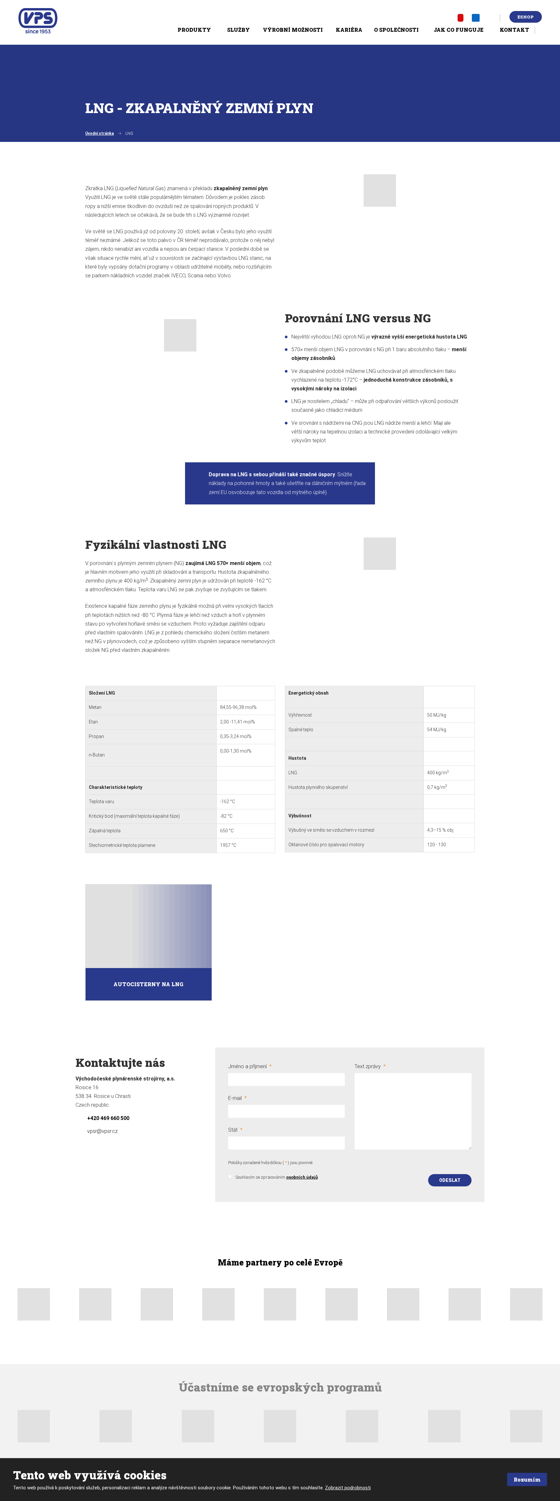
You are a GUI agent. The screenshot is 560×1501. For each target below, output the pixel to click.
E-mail (237, 1098)
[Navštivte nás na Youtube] (460, 18)
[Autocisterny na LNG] (149, 926)
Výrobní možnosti (293, 29)
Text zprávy (370, 1066)
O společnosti (396, 29)
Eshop (526, 17)
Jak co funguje (459, 29)
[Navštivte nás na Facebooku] (446, 18)
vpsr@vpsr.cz (102, 1131)
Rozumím (527, 1479)
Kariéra (349, 29)
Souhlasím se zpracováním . (277, 1177)
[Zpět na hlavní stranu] (38, 21)
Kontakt (514, 29)
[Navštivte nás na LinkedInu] (476, 18)
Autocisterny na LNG (148, 984)
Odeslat (450, 1180)
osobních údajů (302, 1177)
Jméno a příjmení (250, 1066)
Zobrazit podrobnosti (348, 1488)
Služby (238, 29)
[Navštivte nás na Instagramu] (491, 18)
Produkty (194, 29)
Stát (235, 1130)
